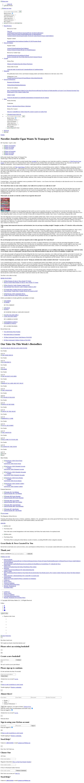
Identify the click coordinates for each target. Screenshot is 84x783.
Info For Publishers (31, 578)
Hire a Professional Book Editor (12, 572)
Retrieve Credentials (21, 770)
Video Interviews (8, 18)
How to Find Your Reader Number (22, 762)
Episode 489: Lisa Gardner (15, 502)
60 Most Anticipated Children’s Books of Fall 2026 (17, 340)
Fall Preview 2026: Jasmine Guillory (13, 486)
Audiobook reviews (9, 15)
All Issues (23, 78)
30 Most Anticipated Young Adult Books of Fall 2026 (18, 337)
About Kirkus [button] (7, 577)
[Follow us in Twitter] (4, 607)
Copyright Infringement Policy (12, 584)
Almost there (4, 676)
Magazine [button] (6, 71)
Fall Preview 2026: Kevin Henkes (13, 480)
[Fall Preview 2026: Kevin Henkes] (13, 478)
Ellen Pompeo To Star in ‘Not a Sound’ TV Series (25, 282)
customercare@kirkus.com (24, 742)
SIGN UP (30, 553)
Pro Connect (7, 21)
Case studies (20, 97)
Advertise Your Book (39, 572)
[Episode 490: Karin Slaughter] (12, 496)
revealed (34, 161)
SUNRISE (7, 302)
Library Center (11, 95)
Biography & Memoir (32, 34)
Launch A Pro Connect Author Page (19, 92)
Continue (18, 660)
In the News (18, 57)
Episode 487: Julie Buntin (15, 510)
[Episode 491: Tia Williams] (11, 492)
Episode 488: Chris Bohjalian (15, 506)
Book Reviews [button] (8, 26)
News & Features (8, 16)
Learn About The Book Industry (71, 572)
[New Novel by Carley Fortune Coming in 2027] (17, 285)
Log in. (16, 679)
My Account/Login (34, 575)
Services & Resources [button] (9, 79)
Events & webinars (44, 97)
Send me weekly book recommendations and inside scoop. (16, 708)
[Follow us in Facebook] (4, 606)
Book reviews (7, 13)
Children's (51, 35)
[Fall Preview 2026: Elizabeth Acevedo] (14, 466)
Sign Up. (17, 773)
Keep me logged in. (6, 710)
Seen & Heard (25, 55)
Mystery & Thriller (26, 50)
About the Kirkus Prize (23, 64)
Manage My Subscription (22, 569)
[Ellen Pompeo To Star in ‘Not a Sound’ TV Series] (17, 281)
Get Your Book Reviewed (30, 90)
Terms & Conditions (9, 583)
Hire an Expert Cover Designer (63, 90)
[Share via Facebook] (10, 145)
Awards (20, 55)
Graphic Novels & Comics (30, 35)
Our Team (10, 578)
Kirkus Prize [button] (7, 565)
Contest (15, 578)
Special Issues (17, 78)
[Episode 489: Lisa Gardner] (11, 500)
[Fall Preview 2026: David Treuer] (13, 460)
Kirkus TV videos (49, 564)
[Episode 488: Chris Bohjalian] (12, 505)
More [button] (5, 99)
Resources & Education (13, 82)
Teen (22, 48)
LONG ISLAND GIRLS (10, 316)
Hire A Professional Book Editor (15, 90)
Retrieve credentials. (16, 687)
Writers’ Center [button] (8, 571)
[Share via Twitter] (9, 147)
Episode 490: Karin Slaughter (16, 497)
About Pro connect (29, 111)
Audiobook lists (22, 41)
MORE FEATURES (6, 278)
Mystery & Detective (33, 33)
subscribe (3, 523)
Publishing (17, 85)
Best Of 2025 (29, 41)
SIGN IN (9, 4)
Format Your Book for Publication (46, 90)
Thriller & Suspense (22, 33)
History (40, 34)
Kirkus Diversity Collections (11, 575)
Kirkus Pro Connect (24, 575)
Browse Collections (12, 106)
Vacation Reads (37, 41)
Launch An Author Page (40, 111)
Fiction (15, 33)
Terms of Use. (27, 706)
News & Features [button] (8, 43)
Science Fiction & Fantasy (14, 34)
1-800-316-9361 (9, 742)
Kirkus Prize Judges (31, 567)
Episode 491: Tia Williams (15, 493)
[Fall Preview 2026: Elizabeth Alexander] (15, 472)
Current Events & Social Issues (15, 35)
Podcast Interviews (9, 20)
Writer (5, 702)
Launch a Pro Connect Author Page (54, 572)
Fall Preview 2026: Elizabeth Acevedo (14, 469)
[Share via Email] (8, 148)
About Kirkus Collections (24, 106)
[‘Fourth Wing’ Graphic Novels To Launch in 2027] (17, 289)
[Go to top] (4, 613)
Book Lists (12, 564)
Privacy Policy (7, 581)
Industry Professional (9, 703)
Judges (41, 69)
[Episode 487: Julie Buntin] (11, 509)
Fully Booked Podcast (36, 57)
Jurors (30, 64)
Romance (40, 33)
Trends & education (12, 97)
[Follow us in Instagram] (4, 609)
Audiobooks (10, 33)
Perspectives (14, 55)
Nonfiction (23, 34)
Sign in (3, 706)
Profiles (9, 55)
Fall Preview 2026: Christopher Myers (18, 295)
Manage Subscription (31, 78)
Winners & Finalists (12, 64)
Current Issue (10, 78)
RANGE (6, 309)
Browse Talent (20, 111)
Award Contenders (24, 69)
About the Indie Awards (13, 69)
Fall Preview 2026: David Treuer (12, 463)
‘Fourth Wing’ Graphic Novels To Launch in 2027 (25, 291)
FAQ (18, 578)
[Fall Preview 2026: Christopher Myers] (14, 293)
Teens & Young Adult (42, 35)
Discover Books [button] (8, 559)
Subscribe (39, 78)
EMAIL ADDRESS (6, 553)
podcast (6, 493)
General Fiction (11, 48)
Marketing (23, 85)
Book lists (15, 41)
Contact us (6, 580)
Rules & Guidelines (34, 69)
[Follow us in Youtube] (4, 610)
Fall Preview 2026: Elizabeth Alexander (14, 475)
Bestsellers (10, 41)
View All (9, 31)
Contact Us (7, 591)
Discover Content (11, 111)
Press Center (23, 578)
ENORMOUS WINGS (10, 323)
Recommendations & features (31, 97)
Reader (6, 700)
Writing (9, 85)
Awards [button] (6, 58)
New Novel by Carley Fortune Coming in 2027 (24, 286)
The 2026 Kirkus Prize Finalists (12, 331)
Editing (13, 85)
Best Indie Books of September (12, 334)
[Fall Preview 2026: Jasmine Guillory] (14, 483)
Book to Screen (11, 57)
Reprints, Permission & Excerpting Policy (10, 586)
